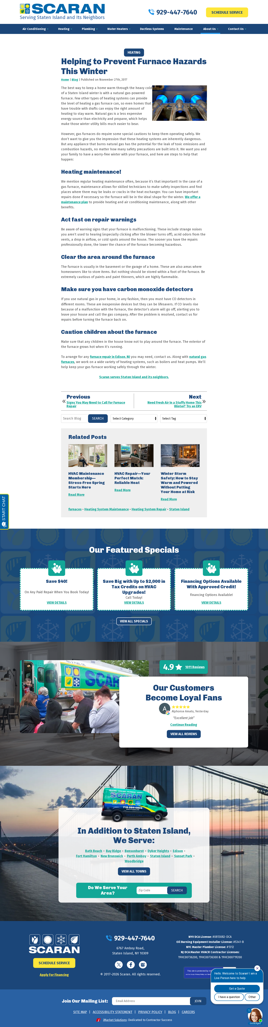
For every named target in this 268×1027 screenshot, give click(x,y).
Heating (134, 53)
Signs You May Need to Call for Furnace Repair (96, 404)
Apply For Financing (54, 975)
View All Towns (134, 871)
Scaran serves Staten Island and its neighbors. (134, 377)
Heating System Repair (149, 509)
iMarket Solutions (115, 1020)
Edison (178, 851)
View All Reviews (183, 734)
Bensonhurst (134, 851)
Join (198, 1001)
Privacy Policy (199, 974)
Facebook (131, 964)
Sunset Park (183, 856)
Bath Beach (93, 851)
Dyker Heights (158, 851)
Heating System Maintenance (106, 509)
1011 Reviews (195, 667)
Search (98, 418)
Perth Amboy (136, 856)
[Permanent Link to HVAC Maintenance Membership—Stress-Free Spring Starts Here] (87, 455)
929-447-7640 (176, 12)
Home (65, 79)
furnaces (74, 509)
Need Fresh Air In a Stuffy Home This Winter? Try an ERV (174, 404)
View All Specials (134, 621)
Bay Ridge (113, 851)
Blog (75, 79)
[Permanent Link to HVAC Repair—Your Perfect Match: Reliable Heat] (133, 455)
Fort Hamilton (86, 856)
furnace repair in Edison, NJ (110, 357)
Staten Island (179, 509)
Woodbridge (134, 861)
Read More (76, 495)
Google (143, 964)
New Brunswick (112, 856)
